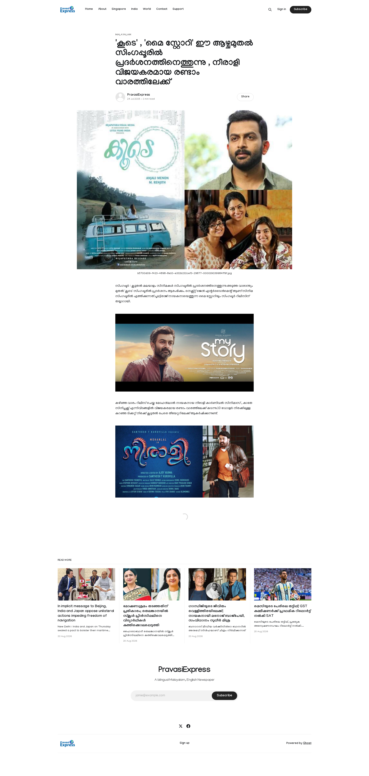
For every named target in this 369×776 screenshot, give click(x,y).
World (147, 9)
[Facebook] (188, 726)
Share (245, 97)
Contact (161, 9)
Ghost (307, 743)
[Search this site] (270, 10)
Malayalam (123, 34)
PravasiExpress (138, 95)
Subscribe (300, 9)
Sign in (281, 9)
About (102, 9)
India (134, 9)
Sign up (184, 743)
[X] (181, 726)
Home (89, 9)
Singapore (119, 9)
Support (178, 9)
